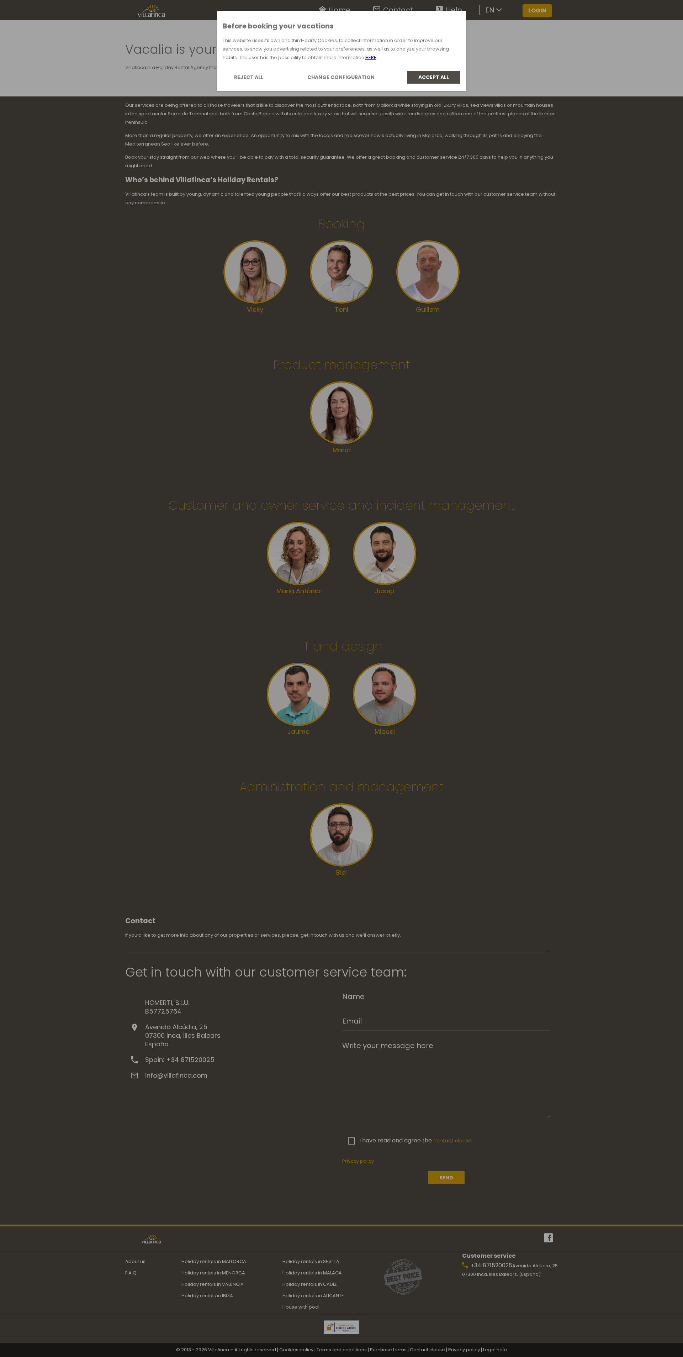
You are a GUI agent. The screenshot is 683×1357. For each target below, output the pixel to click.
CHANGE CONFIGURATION (341, 77)
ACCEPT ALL (433, 77)
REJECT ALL (248, 77)
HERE (370, 57)
